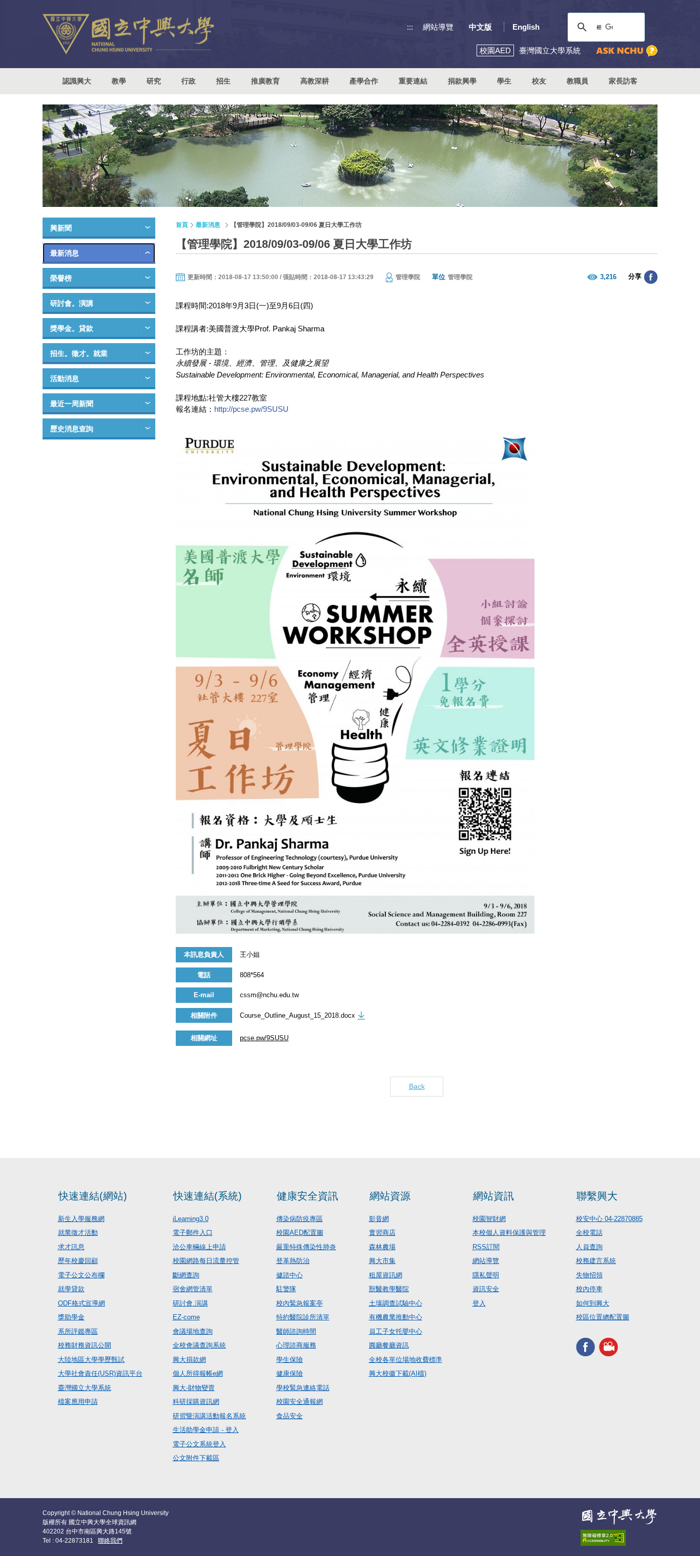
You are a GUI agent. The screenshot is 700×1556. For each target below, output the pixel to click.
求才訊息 (71, 1247)
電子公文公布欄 (81, 1275)
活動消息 (64, 378)
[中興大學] (619, 1516)
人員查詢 (589, 1247)
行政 (188, 81)
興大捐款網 (189, 1359)
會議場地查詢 (193, 1331)
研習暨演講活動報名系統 (209, 1416)
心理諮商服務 (296, 1345)
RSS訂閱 (486, 1247)
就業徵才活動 (78, 1232)
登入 (479, 1303)
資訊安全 (485, 1289)
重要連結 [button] (413, 81)
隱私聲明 (485, 1275)
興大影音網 (608, 1347)
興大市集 (382, 1261)
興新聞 (61, 228)
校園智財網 (489, 1219)
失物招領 (589, 1275)
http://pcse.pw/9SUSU (251, 409)
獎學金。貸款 (71, 328)
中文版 (480, 27)
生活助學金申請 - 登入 (206, 1430)
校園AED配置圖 (299, 1232)
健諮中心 (289, 1275)
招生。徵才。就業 (79, 353)
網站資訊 (493, 1196)
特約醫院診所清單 (303, 1317)
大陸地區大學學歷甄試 (91, 1359)
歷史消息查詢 (71, 429)
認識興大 (77, 81)
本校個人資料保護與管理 (509, 1232)
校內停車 (589, 1289)
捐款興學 (462, 81)
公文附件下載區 (196, 1458)
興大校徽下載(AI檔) (397, 1373)
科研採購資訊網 (196, 1401)
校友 (539, 81)
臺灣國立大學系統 (84, 1388)
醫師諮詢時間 (296, 1331)
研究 (154, 81)
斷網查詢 (186, 1275)
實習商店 (382, 1232)
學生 (504, 81)
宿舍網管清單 (193, 1289)
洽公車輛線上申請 (199, 1247)
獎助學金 (71, 1317)
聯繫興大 (597, 1196)
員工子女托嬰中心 (395, 1331)
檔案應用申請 (78, 1401)
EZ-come (186, 1317)
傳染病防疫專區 (299, 1219)
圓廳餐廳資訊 (389, 1345)
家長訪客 (623, 81)
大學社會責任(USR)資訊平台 (100, 1373)
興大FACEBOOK (585, 1347)
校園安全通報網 (299, 1401)
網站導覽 (438, 27)
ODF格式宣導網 (81, 1303)
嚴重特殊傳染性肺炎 (306, 1247)
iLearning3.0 (191, 1219)
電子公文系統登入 (199, 1444)
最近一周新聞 (71, 403)
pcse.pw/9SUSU (264, 1038)
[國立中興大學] (128, 34)
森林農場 (382, 1247)
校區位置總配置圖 (602, 1317)
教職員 (577, 81)
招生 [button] (223, 81)
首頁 (182, 224)
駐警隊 (286, 1289)
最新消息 (64, 253)
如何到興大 (592, 1303)
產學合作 (363, 81)
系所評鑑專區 (78, 1331)
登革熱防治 (293, 1261)
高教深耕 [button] (314, 81)
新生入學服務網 (81, 1219)
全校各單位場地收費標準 (405, 1359)
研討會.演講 (190, 1303)
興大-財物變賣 (194, 1388)
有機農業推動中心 (395, 1317)
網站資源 (389, 1196)
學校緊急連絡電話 (303, 1388)
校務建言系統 (596, 1261)
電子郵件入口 (193, 1232)
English (526, 27)
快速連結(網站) (92, 1196)
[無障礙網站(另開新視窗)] (619, 1538)
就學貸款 (71, 1289)
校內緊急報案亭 (299, 1303)
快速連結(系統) (207, 1196)
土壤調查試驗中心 (395, 1303)
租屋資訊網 (385, 1275)
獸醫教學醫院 (389, 1289)
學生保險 (289, 1359)
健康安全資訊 (307, 1196)
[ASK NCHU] (626, 51)
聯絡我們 (110, 1540)
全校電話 (589, 1232)
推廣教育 (265, 81)
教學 (119, 81)
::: (410, 27)
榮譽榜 (61, 278)
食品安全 (289, 1416)
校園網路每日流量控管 (206, 1261)
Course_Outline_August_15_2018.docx (297, 1015)
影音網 (379, 1219)
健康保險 (289, 1373)
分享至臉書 (650, 277)
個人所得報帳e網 (198, 1373)
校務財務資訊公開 (84, 1345)
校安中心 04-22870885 (609, 1219)
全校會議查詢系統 (199, 1345)
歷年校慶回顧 (78, 1261)
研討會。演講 (71, 303)
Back (417, 1086)
